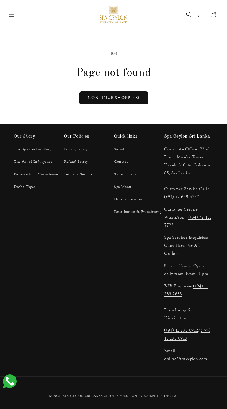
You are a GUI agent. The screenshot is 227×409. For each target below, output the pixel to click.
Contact (121, 161)
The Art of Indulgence (33, 161)
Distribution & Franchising (138, 211)
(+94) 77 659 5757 (181, 197)
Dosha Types (25, 186)
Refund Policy (76, 161)
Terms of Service (78, 174)
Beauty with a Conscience (36, 174)
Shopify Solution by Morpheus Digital (141, 396)
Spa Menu (122, 186)
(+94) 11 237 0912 (181, 330)
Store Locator (125, 174)
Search (120, 149)
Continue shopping (114, 98)
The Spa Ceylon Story (32, 149)
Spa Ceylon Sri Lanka (83, 396)
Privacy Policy (75, 149)
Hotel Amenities (128, 199)
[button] (12, 14)
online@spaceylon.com (185, 358)
